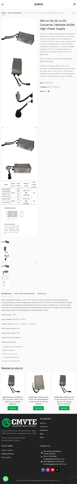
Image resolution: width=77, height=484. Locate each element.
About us (43, 423)
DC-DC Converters (14, 13)
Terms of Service (7, 450)
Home (4, 13)
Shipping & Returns (8, 454)
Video (42, 437)
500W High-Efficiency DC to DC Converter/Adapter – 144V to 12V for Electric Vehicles (38, 400)
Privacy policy (6, 457)
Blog (41, 434)
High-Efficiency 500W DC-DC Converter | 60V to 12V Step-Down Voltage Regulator (13, 400)
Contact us (44, 427)
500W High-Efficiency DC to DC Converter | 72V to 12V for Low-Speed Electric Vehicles (64, 400)
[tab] (6, 293)
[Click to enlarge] (5, 233)
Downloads (44, 430)
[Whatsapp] (5, 478)
